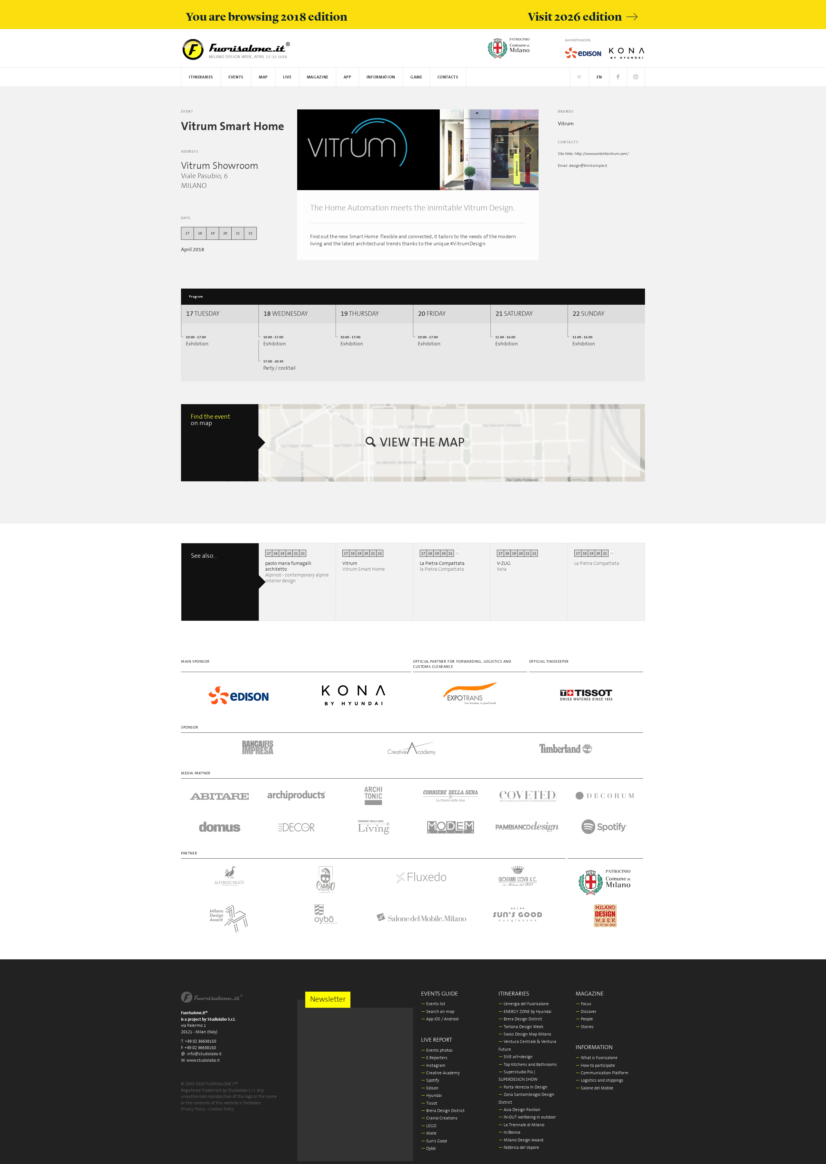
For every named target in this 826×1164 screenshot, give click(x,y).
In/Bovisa (509, 1132)
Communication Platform (602, 1073)
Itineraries (201, 77)
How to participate (595, 1065)
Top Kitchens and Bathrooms (528, 1064)
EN (599, 77)
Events (236, 77)
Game (416, 77)
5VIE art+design (516, 1057)
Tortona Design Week (521, 1027)
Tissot (429, 1103)
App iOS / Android (439, 1019)
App (347, 77)
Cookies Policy (221, 1109)
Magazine (317, 77)
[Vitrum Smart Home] (368, 149)
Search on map (437, 1011)
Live (287, 77)
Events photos (437, 1050)
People (584, 1019)
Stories (585, 1027)
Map (263, 77)
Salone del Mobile (594, 1088)
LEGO (428, 1126)
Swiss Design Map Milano (525, 1034)
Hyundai (431, 1095)
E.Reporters (434, 1058)
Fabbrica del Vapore (519, 1147)
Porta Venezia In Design (523, 1087)
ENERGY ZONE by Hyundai (525, 1011)
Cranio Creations (439, 1118)
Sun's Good (434, 1141)
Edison (429, 1088)
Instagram (433, 1065)
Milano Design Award (521, 1140)
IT (579, 77)
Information (381, 77)
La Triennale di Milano (521, 1125)
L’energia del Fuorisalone (524, 1004)
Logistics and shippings (599, 1080)
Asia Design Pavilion (519, 1110)
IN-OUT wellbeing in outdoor (527, 1117)
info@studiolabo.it (204, 1054)
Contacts (448, 77)
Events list (433, 1004)
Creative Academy (440, 1073)
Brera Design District (443, 1110)
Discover (586, 1011)
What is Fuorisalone (597, 1058)
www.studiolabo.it (203, 1060)
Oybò (428, 1148)
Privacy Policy (193, 1109)
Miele (429, 1133)
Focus (583, 1004)
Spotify (430, 1080)
